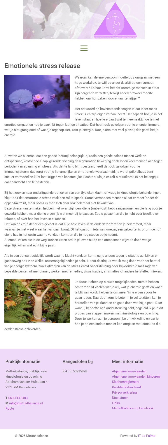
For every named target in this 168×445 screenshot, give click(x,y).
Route (9, 408)
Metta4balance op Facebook (133, 408)
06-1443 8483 (18, 398)
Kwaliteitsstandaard (126, 387)
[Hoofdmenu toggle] (84, 48)
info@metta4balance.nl (26, 403)
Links (116, 403)
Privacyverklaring (124, 392)
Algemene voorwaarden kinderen (136, 377)
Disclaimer (120, 398)
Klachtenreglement (125, 382)
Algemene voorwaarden (129, 371)
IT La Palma (146, 436)
